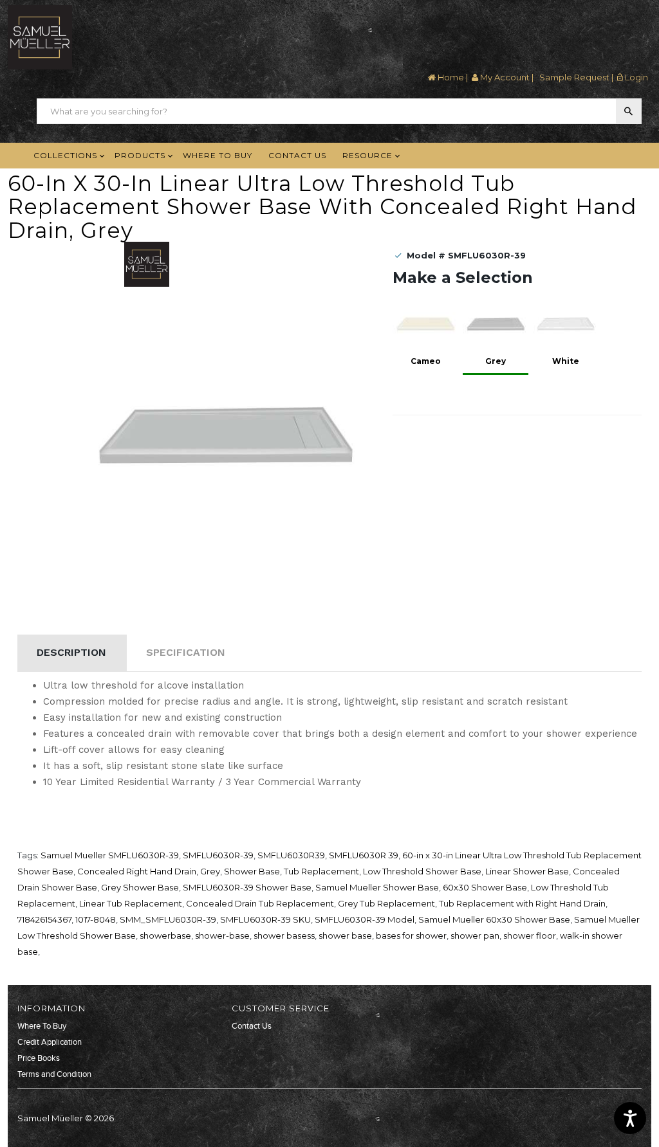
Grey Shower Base (140, 887)
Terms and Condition (54, 1074)
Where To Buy (41, 1026)
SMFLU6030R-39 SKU (265, 919)
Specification (185, 652)
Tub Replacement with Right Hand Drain (522, 903)
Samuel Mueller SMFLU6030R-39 (110, 855)
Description (71, 652)
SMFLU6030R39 (291, 855)
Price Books (38, 1058)
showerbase (165, 935)
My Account (504, 77)
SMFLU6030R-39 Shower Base (247, 887)
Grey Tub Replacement (386, 903)
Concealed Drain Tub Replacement (260, 903)
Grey (210, 871)
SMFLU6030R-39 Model (364, 919)
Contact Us (252, 1026)
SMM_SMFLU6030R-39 (168, 919)
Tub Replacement (321, 871)
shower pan (474, 935)
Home (450, 77)
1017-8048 (95, 919)
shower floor (529, 935)
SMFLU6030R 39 (363, 855)
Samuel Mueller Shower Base (377, 887)
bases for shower (411, 935)
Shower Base (252, 871)
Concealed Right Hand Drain (136, 871)
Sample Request (573, 77)
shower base (345, 935)
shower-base (222, 935)
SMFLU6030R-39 (218, 855)
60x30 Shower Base (485, 887)
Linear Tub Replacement (130, 903)
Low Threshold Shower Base (422, 871)
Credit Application (49, 1042)
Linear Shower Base (527, 871)
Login (635, 77)
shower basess (284, 935)
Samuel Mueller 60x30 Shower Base (494, 919)
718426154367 (44, 919)
